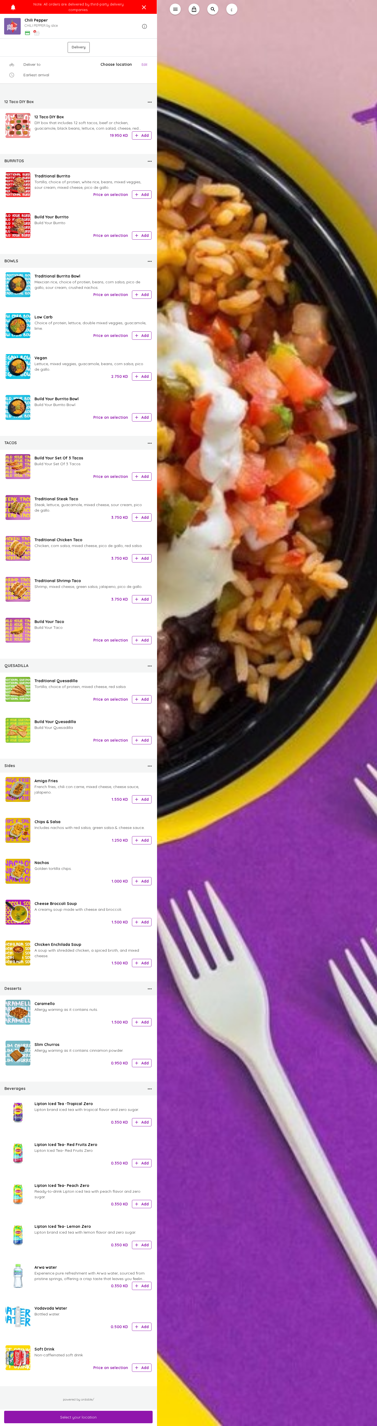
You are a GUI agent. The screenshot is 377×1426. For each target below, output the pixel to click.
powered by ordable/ (78, 1399)
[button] (78, 26)
